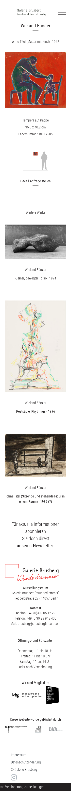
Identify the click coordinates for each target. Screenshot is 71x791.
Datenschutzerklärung (26, 762)
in (13, 777)
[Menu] (62, 12)
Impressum (18, 755)
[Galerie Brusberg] (25, 7)
